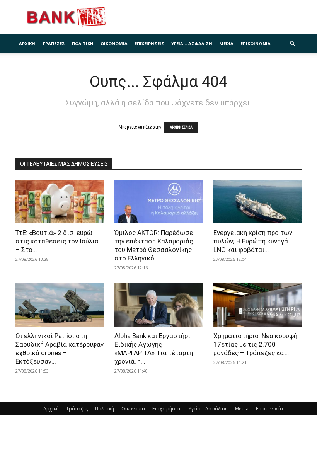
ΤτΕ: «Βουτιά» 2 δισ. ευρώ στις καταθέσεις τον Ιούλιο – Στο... (57, 241)
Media (226, 43)
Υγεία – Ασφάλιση (191, 43)
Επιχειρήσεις (149, 43)
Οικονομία (114, 43)
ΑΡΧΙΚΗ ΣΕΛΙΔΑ (181, 127)
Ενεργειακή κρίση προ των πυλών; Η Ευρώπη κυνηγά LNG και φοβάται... (252, 241)
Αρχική (27, 43)
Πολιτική (83, 43)
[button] (292, 44)
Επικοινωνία (255, 43)
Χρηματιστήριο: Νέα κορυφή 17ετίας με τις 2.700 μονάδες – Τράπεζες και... (255, 344)
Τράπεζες (53, 43)
